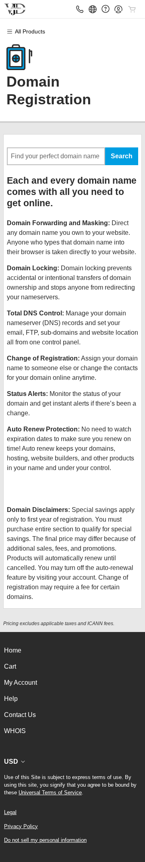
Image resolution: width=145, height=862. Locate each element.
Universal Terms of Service (50, 792)
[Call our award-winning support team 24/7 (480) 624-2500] (105, 9)
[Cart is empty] (132, 9)
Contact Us (20, 714)
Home (12, 650)
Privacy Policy (21, 826)
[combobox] (56, 156)
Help (11, 698)
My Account (20, 682)
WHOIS (15, 730)
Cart (10, 666)
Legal (10, 812)
